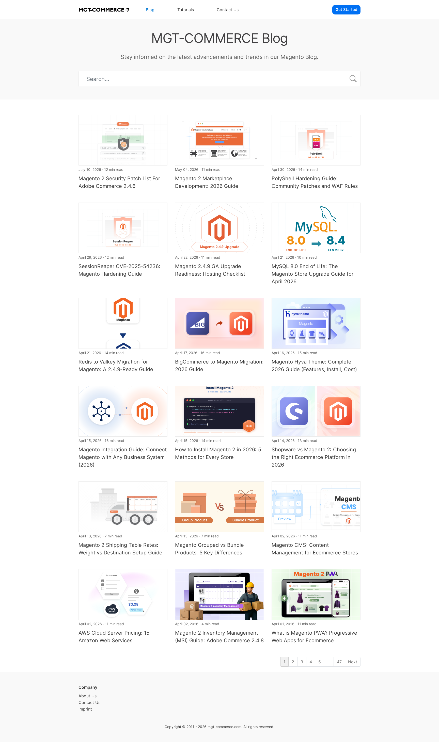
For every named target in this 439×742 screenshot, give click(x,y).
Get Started (346, 9)
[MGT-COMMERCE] (104, 9)
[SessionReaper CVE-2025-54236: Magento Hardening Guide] (123, 227)
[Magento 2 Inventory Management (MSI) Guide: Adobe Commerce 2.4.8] (219, 594)
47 (339, 661)
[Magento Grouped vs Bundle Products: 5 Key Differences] (219, 506)
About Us (88, 695)
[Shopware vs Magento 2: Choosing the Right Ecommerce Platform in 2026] (316, 410)
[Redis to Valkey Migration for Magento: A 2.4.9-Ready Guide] (123, 322)
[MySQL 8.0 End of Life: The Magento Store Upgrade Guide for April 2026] (316, 227)
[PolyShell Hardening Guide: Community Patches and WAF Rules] (316, 139)
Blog (150, 9)
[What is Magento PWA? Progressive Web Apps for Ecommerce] (316, 594)
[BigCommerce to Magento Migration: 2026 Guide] (219, 322)
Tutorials (185, 9)
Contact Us (228, 9)
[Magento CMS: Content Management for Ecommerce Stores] (316, 506)
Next (352, 661)
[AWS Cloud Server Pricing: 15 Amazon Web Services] (123, 594)
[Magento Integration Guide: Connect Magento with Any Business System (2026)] (123, 410)
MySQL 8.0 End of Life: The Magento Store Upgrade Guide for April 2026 (312, 274)
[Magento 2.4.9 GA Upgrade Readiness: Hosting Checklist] (219, 227)
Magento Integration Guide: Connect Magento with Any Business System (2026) (123, 457)
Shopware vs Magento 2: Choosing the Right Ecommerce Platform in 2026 (314, 457)
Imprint (85, 709)
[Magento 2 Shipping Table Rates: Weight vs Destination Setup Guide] (123, 506)
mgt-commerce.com (224, 726)
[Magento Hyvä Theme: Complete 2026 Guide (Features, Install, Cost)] (316, 322)
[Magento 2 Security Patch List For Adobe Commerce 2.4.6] (123, 139)
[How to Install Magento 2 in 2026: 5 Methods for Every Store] (219, 410)
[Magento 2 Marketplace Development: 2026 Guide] (219, 139)
